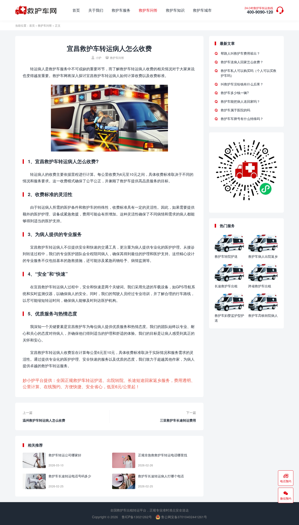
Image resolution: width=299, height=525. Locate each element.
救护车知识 (175, 10)
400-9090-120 (259, 11)
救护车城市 (202, 10)
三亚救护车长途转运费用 (178, 420)
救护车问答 (148, 10)
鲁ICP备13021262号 (137, 516)
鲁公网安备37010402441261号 (183, 516)
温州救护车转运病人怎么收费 (44, 420)
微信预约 (285, 495)
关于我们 (95, 10)
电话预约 (285, 478)
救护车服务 (121, 10)
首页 (76, 10)
